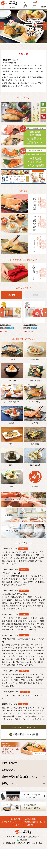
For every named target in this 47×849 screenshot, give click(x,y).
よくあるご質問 (30, 819)
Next (45, 26)
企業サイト (18, 825)
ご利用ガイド (15, 819)
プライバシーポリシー (12, 822)
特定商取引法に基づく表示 (33, 822)
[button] (2, 310)
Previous (2, 26)
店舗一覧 (30, 825)
